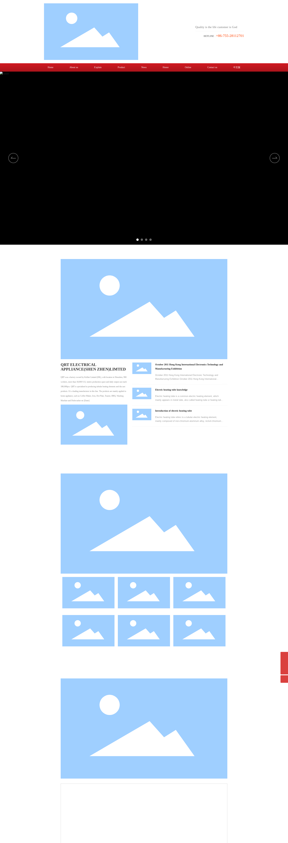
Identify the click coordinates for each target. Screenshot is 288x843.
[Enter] (87, 400)
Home (50, 67)
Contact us (212, 67)
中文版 (236, 67)
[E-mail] (284, 655)
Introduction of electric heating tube (173, 411)
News (143, 67)
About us (74, 67)
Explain (98, 67)
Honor (166, 67)
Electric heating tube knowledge (171, 390)
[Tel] (284, 663)
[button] (275, 158)
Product (121, 67)
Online (188, 67)
